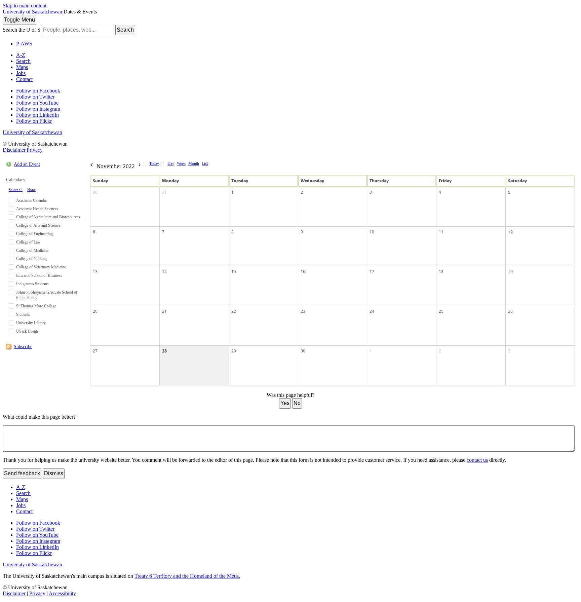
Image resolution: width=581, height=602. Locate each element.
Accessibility (62, 593)
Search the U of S (21, 30)
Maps (22, 67)
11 (441, 232)
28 (164, 351)
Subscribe (23, 346)
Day (170, 163)
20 (95, 311)
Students (23, 314)
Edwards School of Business (39, 275)
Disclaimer (14, 150)
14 (164, 271)
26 (510, 311)
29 (233, 351)
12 (510, 232)
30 (95, 192)
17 (372, 271)
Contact (24, 79)
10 (372, 232)
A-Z (20, 55)
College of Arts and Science (38, 225)
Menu (19, 20)
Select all (16, 190)
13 (95, 271)
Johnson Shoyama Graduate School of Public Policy (46, 295)
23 (303, 311)
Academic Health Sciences (37, 208)
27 (95, 351)
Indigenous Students (32, 283)
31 (164, 192)
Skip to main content (24, 5)
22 (233, 311)
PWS (24, 43)
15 (233, 271)
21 (164, 311)
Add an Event (27, 164)
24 (372, 311)
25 (441, 311)
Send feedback (22, 473)
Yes (284, 403)
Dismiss (53, 473)
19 (510, 271)
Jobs (21, 73)
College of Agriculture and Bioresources (48, 217)
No (297, 403)
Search (125, 30)
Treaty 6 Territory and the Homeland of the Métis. (187, 576)
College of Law (28, 242)
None (31, 190)
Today (154, 163)
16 (303, 271)
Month (193, 163)
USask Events (27, 331)
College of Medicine (32, 250)
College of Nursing (31, 258)
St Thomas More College (36, 306)
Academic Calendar (31, 200)
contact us (477, 460)
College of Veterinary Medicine (41, 267)
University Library (31, 323)
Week (181, 163)
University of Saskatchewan (32, 11)
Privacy (35, 150)
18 (441, 271)
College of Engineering (34, 233)
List (205, 163)
